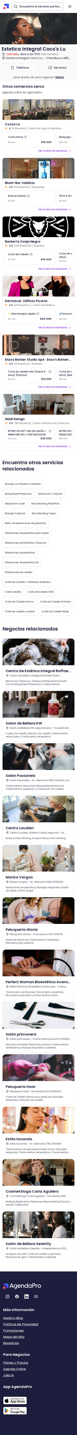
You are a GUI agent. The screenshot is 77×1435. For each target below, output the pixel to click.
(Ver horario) (49, 54)
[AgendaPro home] (6, 6)
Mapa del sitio (13, 1337)
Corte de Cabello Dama (19, 601)
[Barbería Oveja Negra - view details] (38, 227)
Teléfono (22, 68)
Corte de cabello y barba (20, 611)
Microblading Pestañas (45, 503)
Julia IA (8, 1375)
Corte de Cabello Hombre (55, 601)
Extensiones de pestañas (20, 552)
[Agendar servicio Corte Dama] (29, 139)
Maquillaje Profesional (18, 493)
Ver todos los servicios (52, 151)
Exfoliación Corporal (50, 493)
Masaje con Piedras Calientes (23, 484)
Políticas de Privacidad (20, 1324)
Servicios (60, 68)
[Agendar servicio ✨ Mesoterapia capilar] (29, 316)
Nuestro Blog (13, 1318)
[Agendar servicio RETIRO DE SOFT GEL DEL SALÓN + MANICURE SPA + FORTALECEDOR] (29, 435)
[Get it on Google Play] (17, 1409)
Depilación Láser (15, 503)
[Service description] (25, 137)
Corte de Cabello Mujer (55, 611)
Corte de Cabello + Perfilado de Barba (28, 582)
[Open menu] (70, 6)
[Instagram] (7, 1296)
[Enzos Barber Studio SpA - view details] (38, 345)
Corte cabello (13, 591)
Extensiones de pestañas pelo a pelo (27, 533)
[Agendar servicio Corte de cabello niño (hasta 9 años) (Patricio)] (29, 375)
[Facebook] (17, 1296)
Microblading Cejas (44, 513)
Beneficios (11, 1343)
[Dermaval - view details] (38, 286)
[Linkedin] (26, 1296)
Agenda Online (14, 1369)
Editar (59, 77)
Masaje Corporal (15, 513)
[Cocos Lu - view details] (38, 109)
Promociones (13, 1330)
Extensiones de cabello (18, 572)
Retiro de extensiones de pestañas (25, 523)
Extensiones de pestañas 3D (21, 562)
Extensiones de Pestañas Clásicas (25, 542)
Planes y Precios (15, 1362)
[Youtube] (36, 1296)
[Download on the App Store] (17, 1398)
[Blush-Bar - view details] (38, 168)
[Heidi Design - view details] (38, 404)
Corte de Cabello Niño (41, 591)
